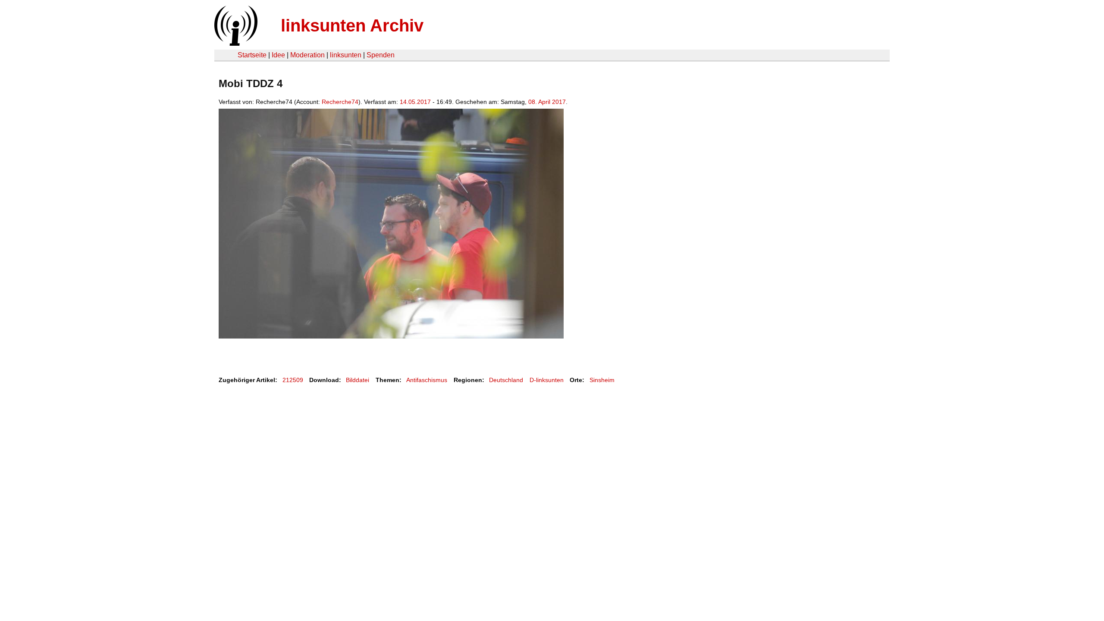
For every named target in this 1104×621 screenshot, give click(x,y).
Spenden (381, 55)
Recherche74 (340, 101)
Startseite (252, 55)
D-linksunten (547, 379)
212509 (292, 379)
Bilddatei (357, 379)
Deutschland (506, 379)
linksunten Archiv (352, 25)
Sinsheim (602, 379)
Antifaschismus (426, 379)
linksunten (345, 55)
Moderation (307, 55)
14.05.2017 (415, 101)
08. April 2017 (547, 101)
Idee (278, 55)
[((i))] (235, 43)
